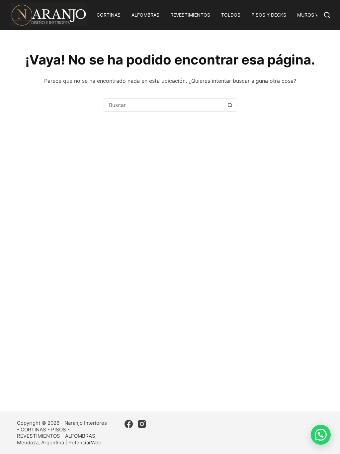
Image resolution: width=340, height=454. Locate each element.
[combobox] (163, 105)
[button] (321, 435)
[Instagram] (142, 424)
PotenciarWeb (84, 442)
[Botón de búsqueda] (229, 105)
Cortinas (109, 15)
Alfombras (145, 15)
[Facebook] (129, 424)
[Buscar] (327, 15)
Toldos (230, 15)
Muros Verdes (315, 15)
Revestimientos (190, 15)
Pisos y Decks (268, 15)
